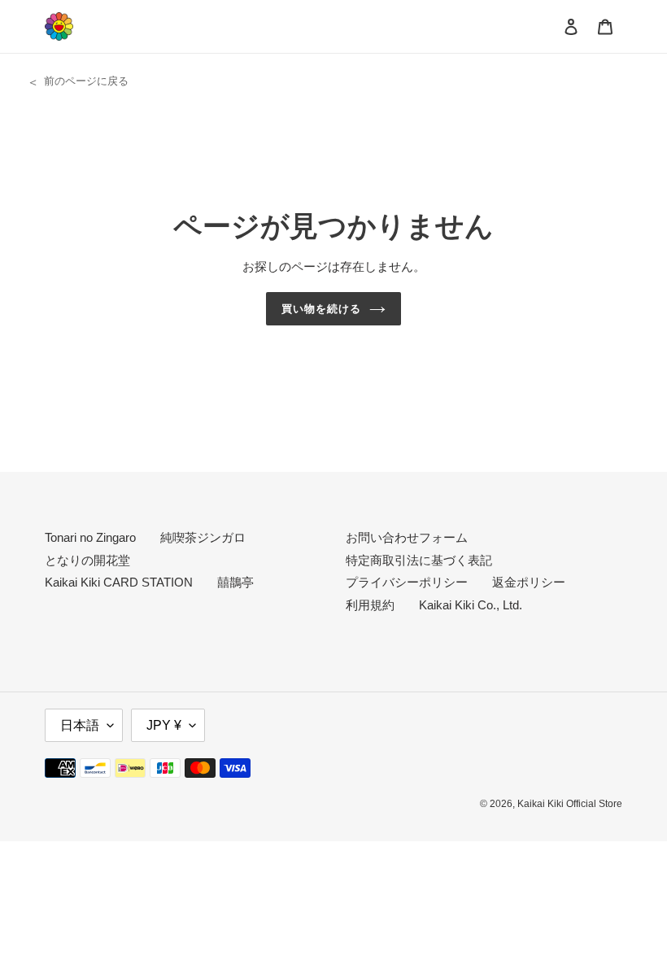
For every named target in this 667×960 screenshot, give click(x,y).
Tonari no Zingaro (90, 537)
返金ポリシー (528, 582)
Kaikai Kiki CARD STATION (119, 582)
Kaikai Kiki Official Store (569, 803)
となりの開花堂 (87, 560)
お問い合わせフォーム (407, 537)
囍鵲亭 (235, 582)
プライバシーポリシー (407, 582)
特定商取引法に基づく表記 (419, 560)
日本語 (79, 725)
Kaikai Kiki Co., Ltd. (470, 605)
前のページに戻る (86, 80)
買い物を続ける (321, 309)
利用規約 (370, 605)
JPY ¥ (163, 725)
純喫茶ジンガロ (203, 537)
